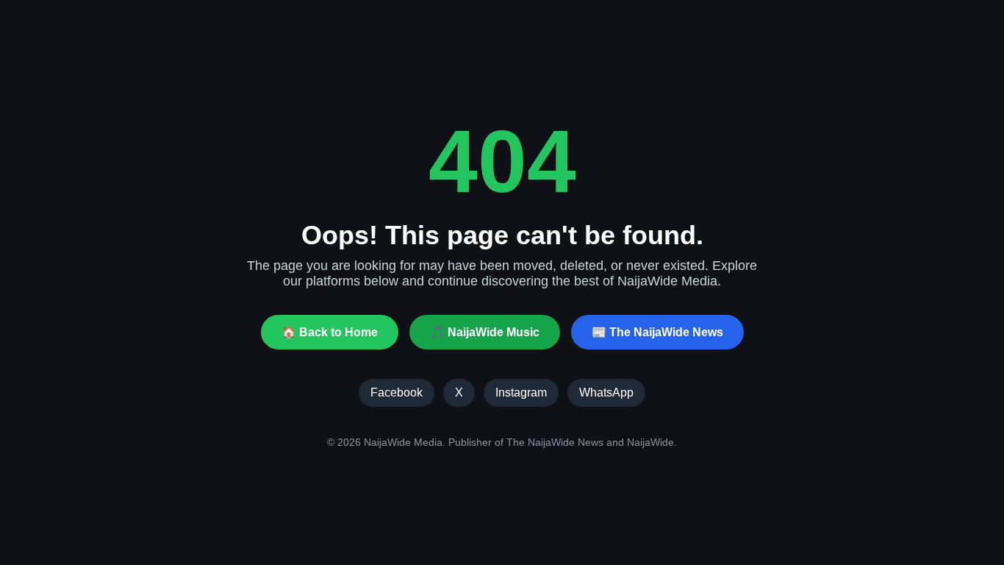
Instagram (521, 392)
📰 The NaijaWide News (657, 332)
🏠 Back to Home (330, 332)
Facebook (396, 392)
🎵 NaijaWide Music (484, 332)
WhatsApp (606, 392)
